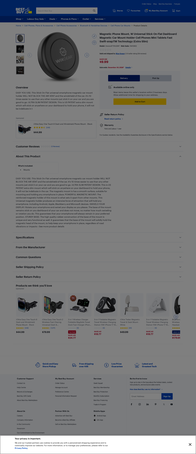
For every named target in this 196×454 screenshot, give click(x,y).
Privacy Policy (21, 448)
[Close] (190, 444)
